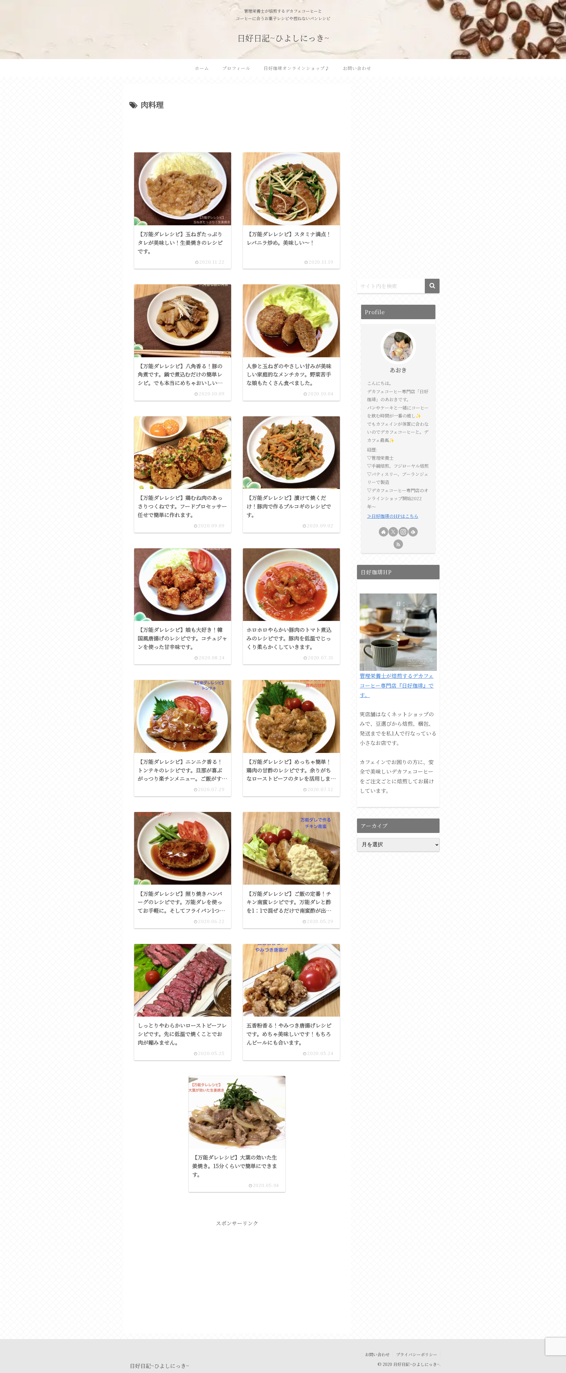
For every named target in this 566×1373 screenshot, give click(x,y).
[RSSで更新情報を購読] (398, 544)
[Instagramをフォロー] (403, 532)
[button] (432, 286)
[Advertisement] (237, 127)
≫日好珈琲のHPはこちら (392, 516)
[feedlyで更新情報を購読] (413, 532)
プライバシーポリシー (416, 1354)
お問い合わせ (377, 1354)
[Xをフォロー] (393, 532)
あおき (398, 370)
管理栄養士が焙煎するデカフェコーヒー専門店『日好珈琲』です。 (397, 685)
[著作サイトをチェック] (383, 532)
